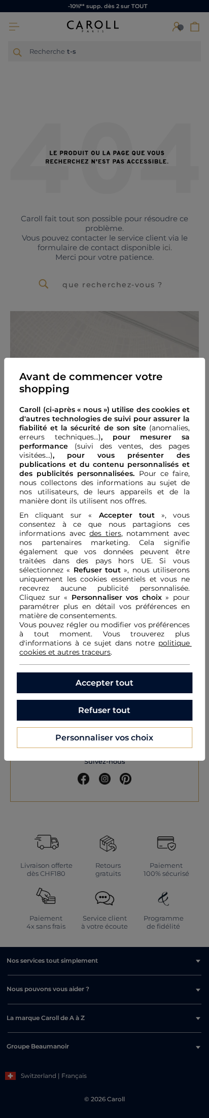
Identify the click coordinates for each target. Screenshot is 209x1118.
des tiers (105, 533)
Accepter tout (104, 683)
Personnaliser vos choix (104, 737)
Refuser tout (104, 710)
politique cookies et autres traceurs (105, 647)
